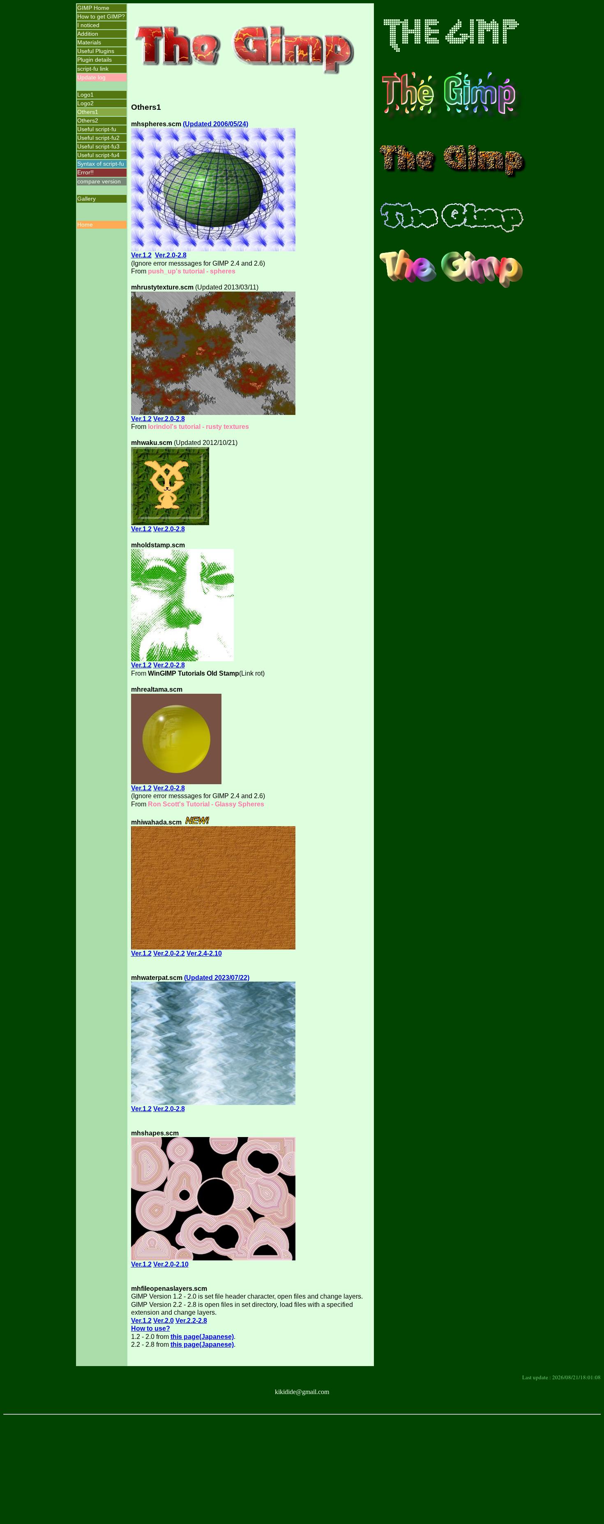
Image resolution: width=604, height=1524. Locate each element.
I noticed (88, 25)
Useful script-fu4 (98, 155)
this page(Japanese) (202, 1336)
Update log (91, 77)
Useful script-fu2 (98, 137)
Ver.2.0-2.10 (171, 1264)
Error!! (85, 172)
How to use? (150, 1328)
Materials (89, 42)
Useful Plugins (95, 51)
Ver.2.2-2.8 (191, 1320)
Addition (87, 33)
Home (85, 224)
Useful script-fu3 (98, 146)
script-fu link (92, 68)
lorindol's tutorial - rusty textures (198, 426)
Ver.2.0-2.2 (169, 953)
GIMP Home (93, 8)
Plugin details (94, 59)
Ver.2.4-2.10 (204, 953)
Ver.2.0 (163, 1320)
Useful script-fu (96, 129)
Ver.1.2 (141, 255)
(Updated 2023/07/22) (216, 977)
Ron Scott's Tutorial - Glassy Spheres (206, 804)
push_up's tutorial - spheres (191, 271)
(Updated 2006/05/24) (215, 123)
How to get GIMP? (101, 16)
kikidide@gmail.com (302, 1391)
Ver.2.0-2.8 (171, 255)
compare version (99, 181)
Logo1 (85, 94)
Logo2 (85, 103)
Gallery (86, 198)
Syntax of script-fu (100, 163)
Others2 (87, 120)
